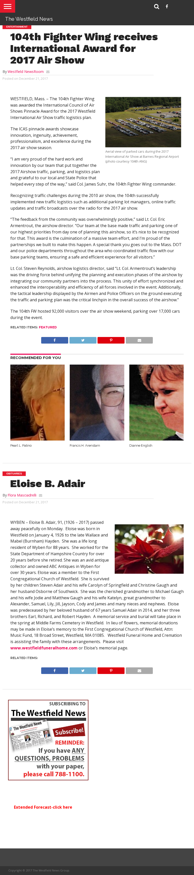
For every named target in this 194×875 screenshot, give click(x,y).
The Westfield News (29, 19)
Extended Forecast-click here (43, 807)
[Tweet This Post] (82, 339)
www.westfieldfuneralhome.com (44, 648)
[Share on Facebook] (54, 339)
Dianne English (140, 445)
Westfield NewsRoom (26, 71)
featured (48, 327)
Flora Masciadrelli (22, 495)
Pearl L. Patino (21, 445)
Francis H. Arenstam (85, 445)
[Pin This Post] (111, 339)
